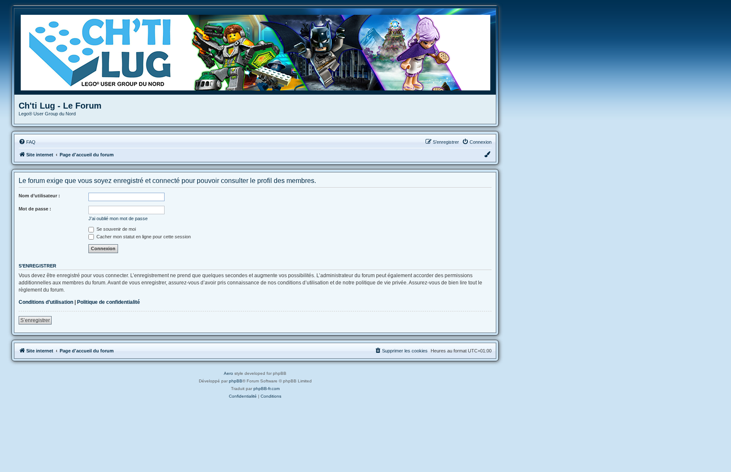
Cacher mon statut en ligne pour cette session (143, 236)
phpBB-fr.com (266, 388)
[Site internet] (258, 52)
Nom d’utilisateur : (39, 195)
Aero (228, 373)
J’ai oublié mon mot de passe (118, 218)
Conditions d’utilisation (46, 302)
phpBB (235, 381)
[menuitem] (27, 142)
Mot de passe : (35, 208)
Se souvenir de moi (115, 229)
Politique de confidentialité (108, 302)
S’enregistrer (35, 320)
